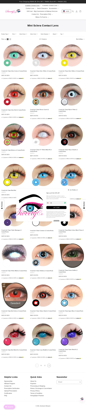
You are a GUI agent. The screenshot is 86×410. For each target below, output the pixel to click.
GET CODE (56, 207)
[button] (48, 202)
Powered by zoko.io (56, 220)
